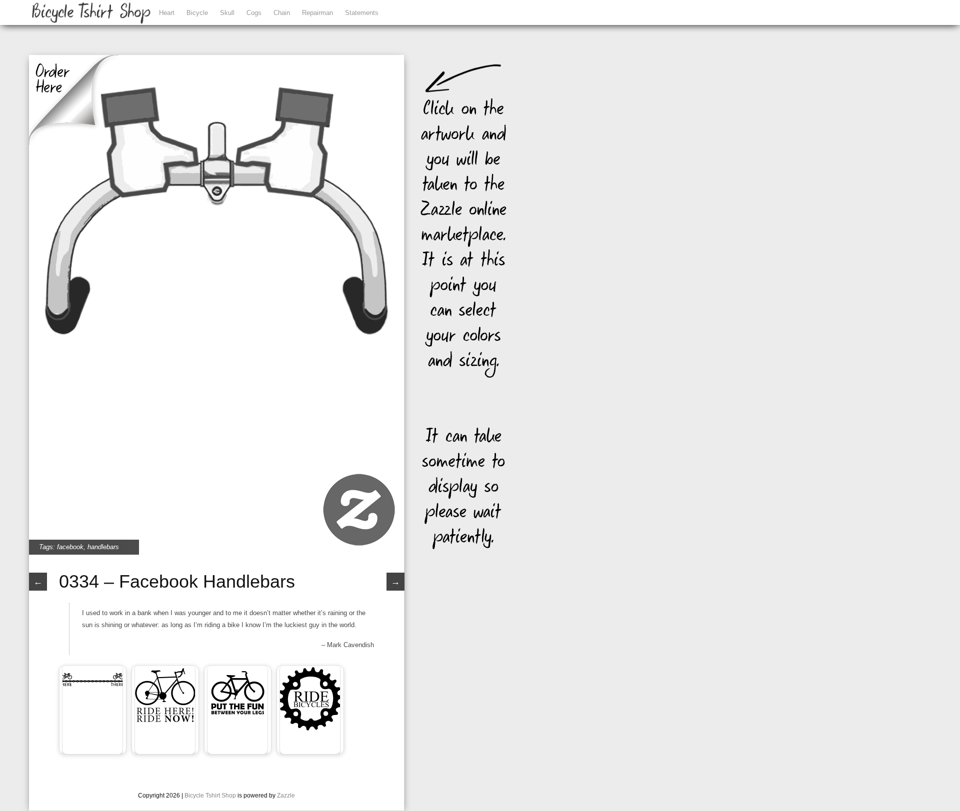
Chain (282, 12)
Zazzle (286, 795)
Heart (166, 12)
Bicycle (197, 12)
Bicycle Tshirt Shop (210, 795)
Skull (227, 12)
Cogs (254, 12)
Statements (361, 12)
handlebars (103, 547)
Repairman (317, 12)
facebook (70, 547)
